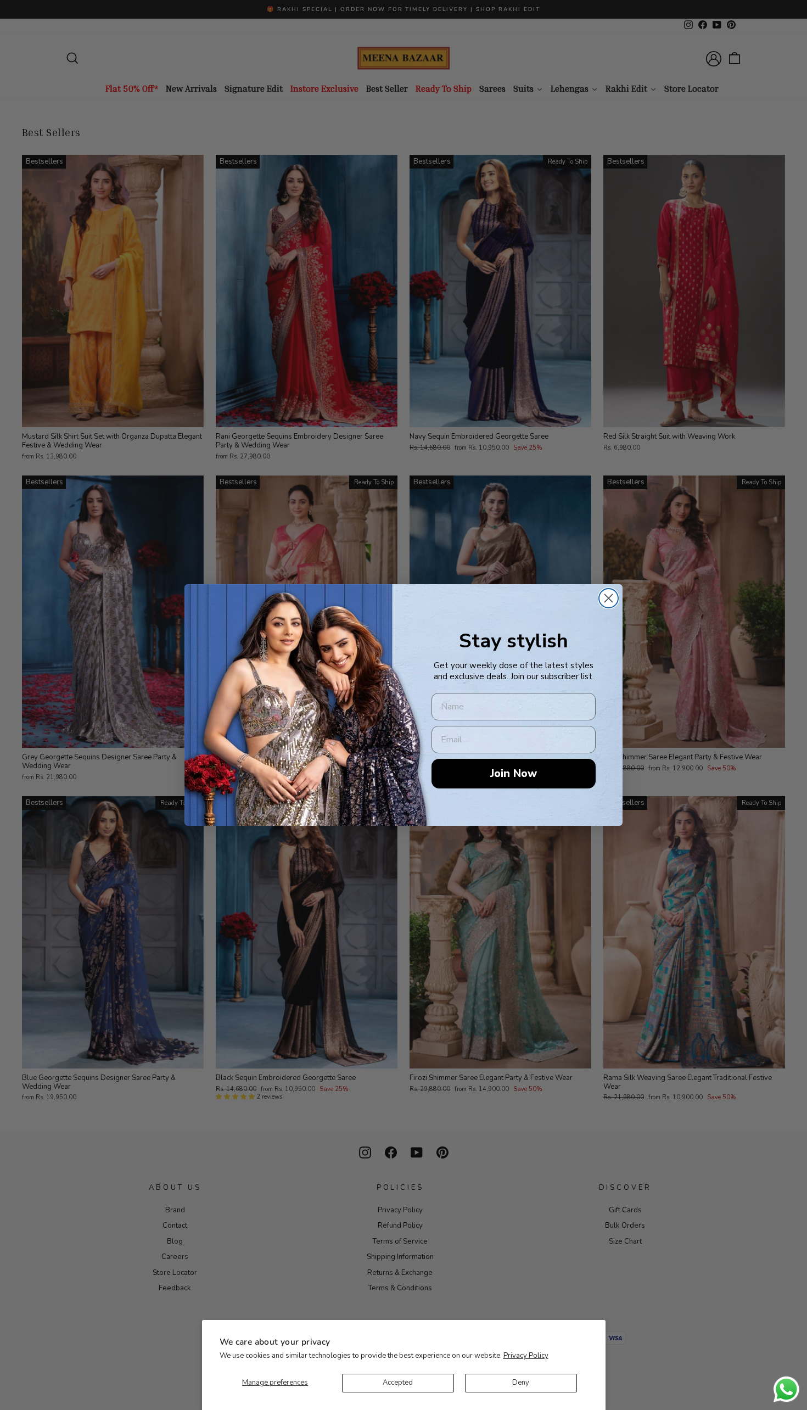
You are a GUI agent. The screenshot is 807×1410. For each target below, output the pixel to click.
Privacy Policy (525, 1356)
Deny (520, 1382)
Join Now (513, 773)
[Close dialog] (608, 598)
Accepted (398, 1382)
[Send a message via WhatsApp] (786, 1389)
